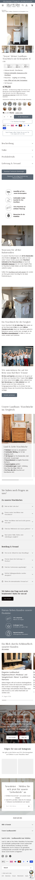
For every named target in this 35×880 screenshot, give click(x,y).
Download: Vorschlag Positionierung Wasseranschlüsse (17, 177)
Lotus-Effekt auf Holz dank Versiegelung (15, 80)
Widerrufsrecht (20, 875)
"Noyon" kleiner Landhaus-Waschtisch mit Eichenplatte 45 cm (15, 11)
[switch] (31, 877)
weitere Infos (19, 113)
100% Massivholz (7, 1)
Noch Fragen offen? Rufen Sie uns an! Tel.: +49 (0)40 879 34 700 (17, 133)
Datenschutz (7, 875)
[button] (32, 5)
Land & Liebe (8, 873)
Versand (14, 875)
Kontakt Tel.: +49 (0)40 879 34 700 (23, 1)
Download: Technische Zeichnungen (14, 171)
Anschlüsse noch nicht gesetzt (17, 272)
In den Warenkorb (23, 117)
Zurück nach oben (17, 818)
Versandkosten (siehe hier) (9, 95)
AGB (3, 875)
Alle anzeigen (5, 649)
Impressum (27, 875)
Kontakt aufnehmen (9, 395)
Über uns (24, 737)
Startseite (4, 10)
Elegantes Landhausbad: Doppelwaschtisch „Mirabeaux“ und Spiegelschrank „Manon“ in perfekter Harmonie (15, 676)
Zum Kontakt (7, 599)
